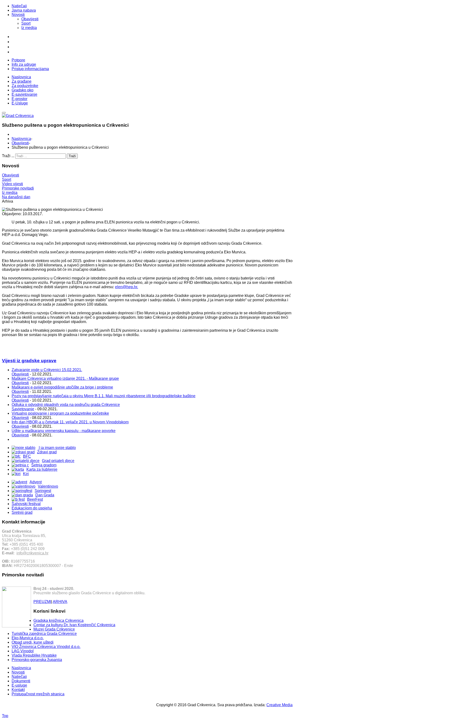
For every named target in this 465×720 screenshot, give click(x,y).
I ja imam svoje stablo (57, 448)
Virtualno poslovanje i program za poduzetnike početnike (60, 413)
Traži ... (8, 156)
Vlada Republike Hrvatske (34, 655)
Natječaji (19, 6)
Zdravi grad (47, 452)
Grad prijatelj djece (58, 461)
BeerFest (35, 499)
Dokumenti (21, 681)
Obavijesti (30, 19)
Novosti (18, 15)
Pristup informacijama (30, 69)
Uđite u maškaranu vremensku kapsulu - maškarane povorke (64, 431)
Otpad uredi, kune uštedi (33, 642)
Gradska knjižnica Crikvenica (58, 620)
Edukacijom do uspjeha (32, 508)
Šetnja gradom (43, 465)
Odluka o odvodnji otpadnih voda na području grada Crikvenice (66, 405)
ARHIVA (60, 602)
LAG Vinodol (23, 651)
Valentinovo (48, 486)
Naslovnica (21, 139)
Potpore (18, 60)
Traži (72, 156)
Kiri (26, 474)
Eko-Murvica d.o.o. (28, 638)
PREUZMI (42, 602)
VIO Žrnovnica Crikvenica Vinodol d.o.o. (46, 647)
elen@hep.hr (126, 287)
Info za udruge (24, 64)
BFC (27, 456)
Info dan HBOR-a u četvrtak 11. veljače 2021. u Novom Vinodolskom (70, 422)
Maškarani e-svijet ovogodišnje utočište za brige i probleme (62, 387)
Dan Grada (44, 495)
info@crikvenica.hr (32, 553)
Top (5, 716)
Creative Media (279, 705)
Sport (26, 23)
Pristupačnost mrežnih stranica (38, 694)
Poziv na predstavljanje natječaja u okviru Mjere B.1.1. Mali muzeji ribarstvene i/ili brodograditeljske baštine (103, 396)
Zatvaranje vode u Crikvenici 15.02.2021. (47, 370)
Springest (43, 491)
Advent (36, 482)
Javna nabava (24, 10)
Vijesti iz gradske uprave (29, 360)
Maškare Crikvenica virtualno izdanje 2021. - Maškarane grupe (65, 378)
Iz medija (29, 28)
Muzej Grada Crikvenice (54, 629)
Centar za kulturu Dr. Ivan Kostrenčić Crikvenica (74, 625)
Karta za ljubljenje (41, 469)
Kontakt (18, 690)
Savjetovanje (23, 409)
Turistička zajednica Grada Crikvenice (44, 634)
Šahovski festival (26, 504)
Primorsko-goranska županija (37, 660)
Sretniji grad (22, 512)
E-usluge (19, 685)
